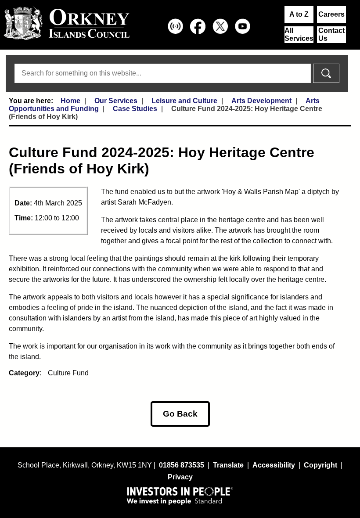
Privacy (180, 477)
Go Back (180, 413)
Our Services (115, 100)
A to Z (299, 14)
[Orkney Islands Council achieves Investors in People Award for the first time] (180, 495)
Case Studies (135, 108)
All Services (298, 34)
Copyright (320, 465)
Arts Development (261, 100)
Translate (228, 465)
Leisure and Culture (184, 100)
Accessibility (273, 465)
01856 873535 (181, 465)
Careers (331, 14)
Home (70, 100)
